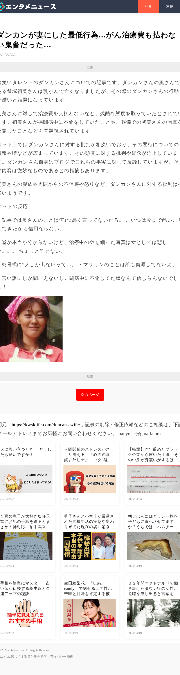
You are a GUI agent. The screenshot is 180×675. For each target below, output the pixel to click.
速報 (169, 6)
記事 (148, 6)
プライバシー (57, 656)
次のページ (90, 395)
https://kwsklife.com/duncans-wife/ (46, 424)
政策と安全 (32, 656)
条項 (44, 656)
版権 (70, 656)
